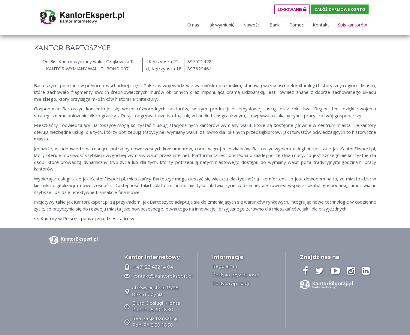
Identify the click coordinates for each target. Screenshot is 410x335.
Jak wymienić (221, 25)
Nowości (252, 25)
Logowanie (290, 9)
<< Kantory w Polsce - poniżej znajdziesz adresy (84, 218)
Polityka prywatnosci (235, 275)
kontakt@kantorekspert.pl (162, 276)
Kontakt (321, 25)
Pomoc (296, 25)
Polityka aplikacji (230, 283)
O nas (193, 25)
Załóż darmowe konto (340, 9)
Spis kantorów (352, 25)
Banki (275, 25)
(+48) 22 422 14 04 (152, 267)
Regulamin (224, 266)
